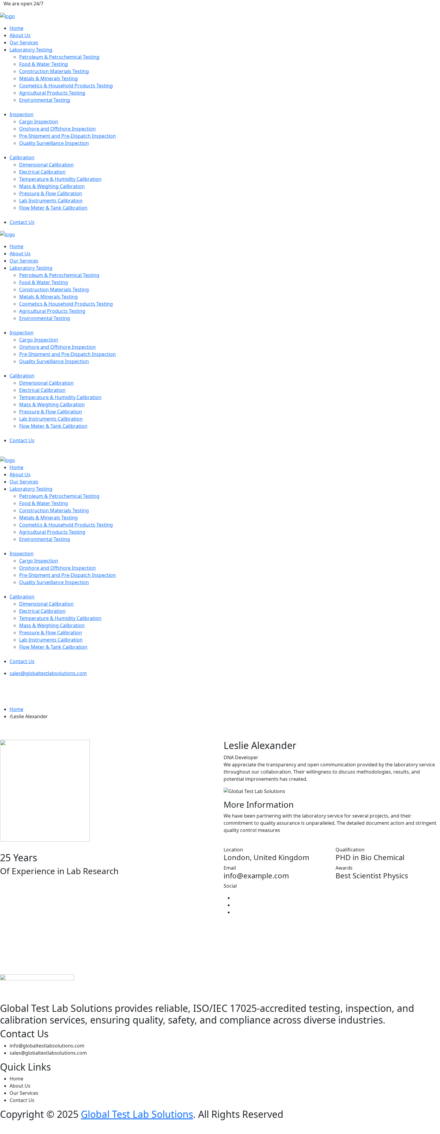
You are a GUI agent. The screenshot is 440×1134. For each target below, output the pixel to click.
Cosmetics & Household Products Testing (66, 85)
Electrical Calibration (42, 172)
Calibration (22, 157)
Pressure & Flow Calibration (50, 193)
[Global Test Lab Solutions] (7, 15)
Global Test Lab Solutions (137, 1114)
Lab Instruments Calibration (51, 200)
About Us (20, 35)
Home (16, 28)
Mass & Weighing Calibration (52, 186)
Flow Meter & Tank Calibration (53, 207)
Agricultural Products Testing (52, 93)
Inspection (22, 114)
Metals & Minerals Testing (48, 78)
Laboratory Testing (31, 49)
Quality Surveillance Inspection (54, 143)
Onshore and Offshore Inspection (57, 128)
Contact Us (22, 222)
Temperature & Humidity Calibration (60, 179)
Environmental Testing (44, 100)
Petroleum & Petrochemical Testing (59, 57)
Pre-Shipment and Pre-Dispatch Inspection (67, 136)
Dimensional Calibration (46, 164)
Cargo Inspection (38, 121)
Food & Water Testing (43, 64)
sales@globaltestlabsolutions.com (48, 673)
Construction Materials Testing (54, 71)
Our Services (24, 42)
